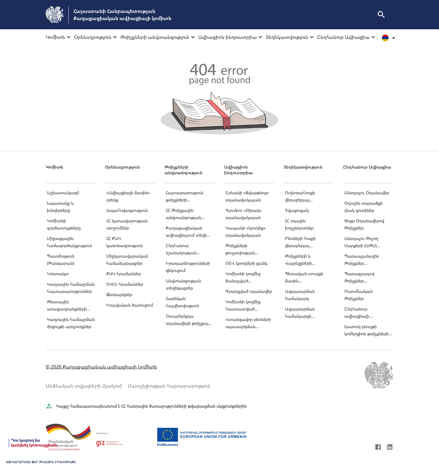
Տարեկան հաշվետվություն (182, 302)
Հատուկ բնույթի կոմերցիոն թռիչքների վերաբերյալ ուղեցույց (366, 331)
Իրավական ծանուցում (129, 305)
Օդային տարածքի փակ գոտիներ (363, 206)
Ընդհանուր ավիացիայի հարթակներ (356, 313)
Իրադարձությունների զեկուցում (188, 266)
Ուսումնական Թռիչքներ (358, 294)
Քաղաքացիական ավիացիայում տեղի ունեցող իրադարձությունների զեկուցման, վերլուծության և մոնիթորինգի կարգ (187, 232)
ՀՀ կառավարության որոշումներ (127, 224)
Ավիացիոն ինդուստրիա (227, 37)
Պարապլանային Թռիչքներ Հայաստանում (361, 260)
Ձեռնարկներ (119, 294)
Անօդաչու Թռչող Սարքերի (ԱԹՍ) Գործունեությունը (362, 242)
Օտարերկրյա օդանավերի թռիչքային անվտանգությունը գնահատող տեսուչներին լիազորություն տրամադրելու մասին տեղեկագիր (189, 320)
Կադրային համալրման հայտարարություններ (71, 287)
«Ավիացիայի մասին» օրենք (128, 196)
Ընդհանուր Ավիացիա (343, 37)
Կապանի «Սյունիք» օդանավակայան (245, 231)
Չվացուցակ (297, 210)
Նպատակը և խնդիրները (60, 206)
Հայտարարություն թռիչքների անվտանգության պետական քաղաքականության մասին (186, 197)
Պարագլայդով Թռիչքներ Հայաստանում (359, 278)
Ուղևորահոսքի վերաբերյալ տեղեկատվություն (304, 197)
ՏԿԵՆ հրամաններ (124, 284)
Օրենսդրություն (92, 37)
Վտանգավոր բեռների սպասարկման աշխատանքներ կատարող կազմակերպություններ (249, 323)
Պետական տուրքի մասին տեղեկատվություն (304, 278)
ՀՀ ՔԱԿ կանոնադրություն (124, 241)
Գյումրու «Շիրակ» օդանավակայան (243, 213)
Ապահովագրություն (127, 210)
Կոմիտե (55, 37)
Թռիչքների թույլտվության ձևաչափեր (240, 250)
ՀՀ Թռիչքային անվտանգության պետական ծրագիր (186, 214)
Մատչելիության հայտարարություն (169, 385)
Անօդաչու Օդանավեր (366, 192)
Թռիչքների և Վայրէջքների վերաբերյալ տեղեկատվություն (304, 260)
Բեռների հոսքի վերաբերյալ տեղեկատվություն (304, 242)
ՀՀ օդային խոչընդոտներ (299, 224)
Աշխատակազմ (63, 192)
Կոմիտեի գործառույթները (64, 224)
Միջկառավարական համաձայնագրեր (127, 259)
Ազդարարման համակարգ (300, 294)
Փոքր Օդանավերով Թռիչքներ (364, 224)
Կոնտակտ (58, 273)
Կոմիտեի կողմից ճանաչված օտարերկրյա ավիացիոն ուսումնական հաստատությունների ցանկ (247, 278)
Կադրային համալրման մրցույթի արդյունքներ (71, 322)
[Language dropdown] (389, 38)
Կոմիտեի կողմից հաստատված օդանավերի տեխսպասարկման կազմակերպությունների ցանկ (249, 306)
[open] (381, 14)
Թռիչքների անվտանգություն (154, 37)
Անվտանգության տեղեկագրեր (183, 284)
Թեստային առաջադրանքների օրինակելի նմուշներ (67, 306)
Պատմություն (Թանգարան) (60, 259)
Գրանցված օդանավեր (248, 291)
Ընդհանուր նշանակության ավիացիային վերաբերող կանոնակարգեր (182, 250)
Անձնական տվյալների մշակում (84, 385)
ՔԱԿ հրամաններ (123, 273)
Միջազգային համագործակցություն (69, 241)
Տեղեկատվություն (287, 37)
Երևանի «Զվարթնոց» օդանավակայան (247, 196)
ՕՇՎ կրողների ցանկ (246, 263)
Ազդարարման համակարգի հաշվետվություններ (305, 313)
